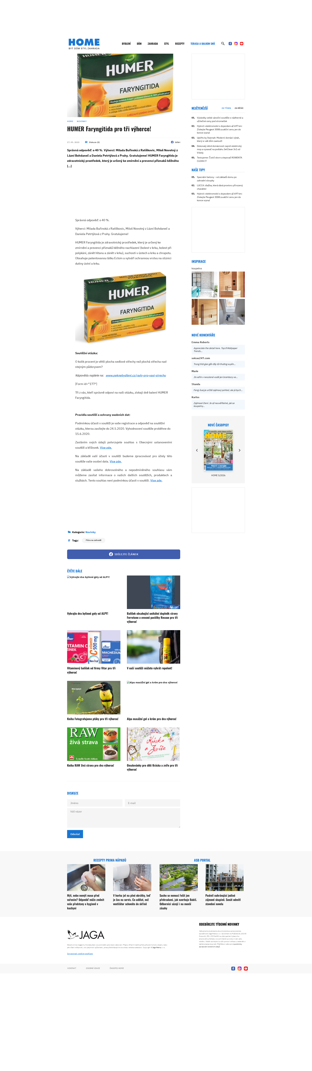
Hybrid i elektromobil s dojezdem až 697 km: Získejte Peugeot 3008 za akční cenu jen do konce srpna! (219, 129)
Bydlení (126, 44)
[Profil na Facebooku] (230, 43)
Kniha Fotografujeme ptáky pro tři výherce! (92, 719)
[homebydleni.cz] (84, 44)
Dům (139, 44)
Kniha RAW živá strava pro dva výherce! (90, 765)
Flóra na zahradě (93, 540)
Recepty (179, 44)
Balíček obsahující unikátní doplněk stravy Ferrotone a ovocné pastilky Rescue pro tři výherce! (152, 617)
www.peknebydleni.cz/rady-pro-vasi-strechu (136, 375)
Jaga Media (156, 947)
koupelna (197, 268)
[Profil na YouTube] (241, 43)
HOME (70, 121)
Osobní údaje (93, 968)
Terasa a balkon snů (203, 44)
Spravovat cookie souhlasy (80, 953)
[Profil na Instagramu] (236, 43)
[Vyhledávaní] (223, 43)
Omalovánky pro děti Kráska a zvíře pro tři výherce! (152, 767)
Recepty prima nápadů (109, 860)
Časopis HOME (117, 968)
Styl (166, 44)
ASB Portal (202, 860)
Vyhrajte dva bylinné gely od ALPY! (87, 613)
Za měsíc (239, 108)
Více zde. (106, 447)
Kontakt (71, 968)
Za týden (226, 108)
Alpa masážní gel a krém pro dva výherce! (151, 719)
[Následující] (239, 450)
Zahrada (153, 44)
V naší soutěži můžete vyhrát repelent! (149, 668)
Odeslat (75, 834)
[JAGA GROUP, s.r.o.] (86, 935)
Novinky (81, 121)
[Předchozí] (197, 450)
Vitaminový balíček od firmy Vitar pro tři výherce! (91, 670)
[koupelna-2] (204, 284)
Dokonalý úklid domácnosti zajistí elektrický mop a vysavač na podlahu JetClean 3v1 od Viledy (219, 149)
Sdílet (177, 142)
